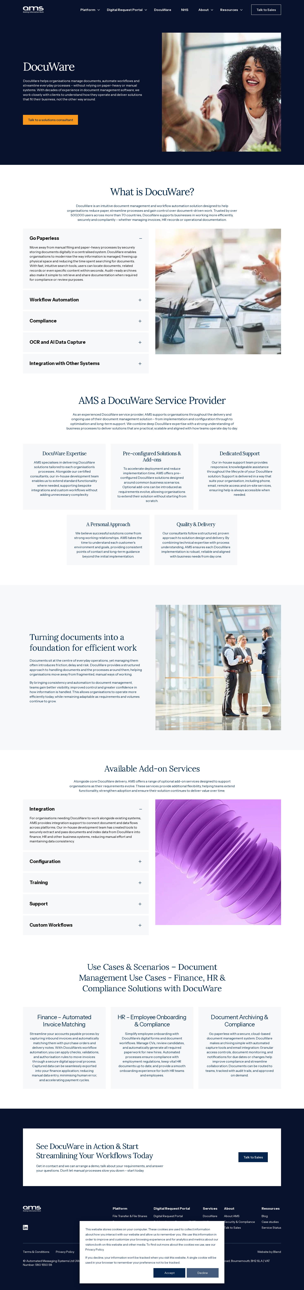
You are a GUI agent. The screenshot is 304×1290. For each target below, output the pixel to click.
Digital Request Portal (168, 1216)
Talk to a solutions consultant (50, 120)
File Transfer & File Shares (130, 1216)
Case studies (270, 1222)
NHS (184, 10)
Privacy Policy (65, 1252)
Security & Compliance (239, 1222)
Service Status (271, 1227)
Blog (265, 1216)
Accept (169, 1273)
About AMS (231, 1216)
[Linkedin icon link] (25, 1227)
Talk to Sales (266, 10)
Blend (277, 1252)
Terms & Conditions (36, 1252)
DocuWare (162, 10)
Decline (202, 1273)
